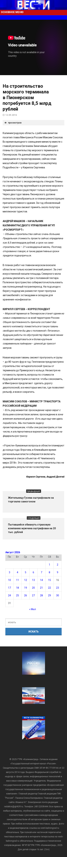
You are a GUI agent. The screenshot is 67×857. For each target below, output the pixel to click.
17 (9, 587)
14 (41, 580)
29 (49, 595)
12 (25, 580)
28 (41, 595)
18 (17, 587)
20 (33, 587)
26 (25, 595)
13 (33, 580)
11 (17, 580)
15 (49, 580)
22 (49, 587)
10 (9, 580)
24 (9, 595)
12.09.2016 (11, 115)
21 (41, 587)
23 (57, 587)
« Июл (32, 609)
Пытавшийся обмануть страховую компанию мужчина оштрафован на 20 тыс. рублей (32, 528)
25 (17, 595)
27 (33, 595)
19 (25, 587)
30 (57, 595)
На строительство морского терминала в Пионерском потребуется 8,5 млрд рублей (27, 97)
